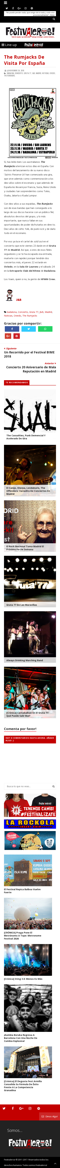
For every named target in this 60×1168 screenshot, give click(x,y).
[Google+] (19, 8)
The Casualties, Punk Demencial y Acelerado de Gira (25, 437)
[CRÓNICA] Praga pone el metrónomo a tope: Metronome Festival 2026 (22, 935)
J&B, (33, 73)
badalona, (10, 73)
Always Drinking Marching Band (24, 660)
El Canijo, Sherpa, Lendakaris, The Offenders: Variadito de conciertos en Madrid (28, 490)
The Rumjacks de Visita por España (24, 60)
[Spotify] (32, 8)
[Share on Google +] (8, 336)
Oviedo (17, 315)
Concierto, (19, 73)
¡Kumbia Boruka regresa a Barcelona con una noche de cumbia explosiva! (20, 1037)
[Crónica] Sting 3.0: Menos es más (23, 978)
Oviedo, (53, 73)
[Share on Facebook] (12, 328)
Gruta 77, (28, 73)
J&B (18, 300)
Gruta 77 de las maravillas (21, 604)
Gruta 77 (33, 311)
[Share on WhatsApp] (45, 328)
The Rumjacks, (9, 75)
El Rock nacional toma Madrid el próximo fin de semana (25, 548)
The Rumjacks (29, 315)
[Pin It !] (16, 336)
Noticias (8, 315)
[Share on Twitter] (28, 328)
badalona (12, 311)
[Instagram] (25, 8)
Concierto (23, 311)
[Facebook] (13, 8)
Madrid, (39, 73)
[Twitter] (7, 8)
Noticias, (45, 73)
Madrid (48, 311)
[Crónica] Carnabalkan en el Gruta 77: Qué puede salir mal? (27, 714)
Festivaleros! (9, 1159)
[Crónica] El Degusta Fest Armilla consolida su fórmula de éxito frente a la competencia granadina (23, 1086)
